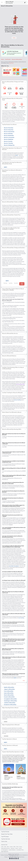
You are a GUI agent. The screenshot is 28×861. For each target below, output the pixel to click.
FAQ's (14, 846)
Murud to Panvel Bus (8, 127)
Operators (13, 848)
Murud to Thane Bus (8, 143)
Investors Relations (12, 849)
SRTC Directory (13, 761)
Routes (16, 848)
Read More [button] (11, 63)
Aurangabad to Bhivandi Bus (10, 698)
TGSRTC (19, 776)
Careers (20, 848)
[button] (2, 2)
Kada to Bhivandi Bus (8, 693)
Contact (11, 846)
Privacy (20, 846)
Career (15, 856)
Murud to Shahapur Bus (9, 145)
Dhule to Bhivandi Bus (9, 695)
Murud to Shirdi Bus (8, 133)
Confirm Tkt (16, 854)
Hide (24, 680)
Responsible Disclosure (5, 848)
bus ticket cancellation (14, 566)
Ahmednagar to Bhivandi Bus (10, 700)
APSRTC (6, 775)
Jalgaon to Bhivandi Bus (9, 689)
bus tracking (21, 617)
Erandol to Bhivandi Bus (9, 696)
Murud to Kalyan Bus (8, 129)
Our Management (4, 849)
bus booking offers (20, 384)
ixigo (13, 854)
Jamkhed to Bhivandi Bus (9, 702)
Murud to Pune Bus (8, 141)
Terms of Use (10, 856)
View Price (22, 284)
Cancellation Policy (20, 849)
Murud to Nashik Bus (8, 139)
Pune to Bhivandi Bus (8, 691)
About (8, 846)
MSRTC (16, 155)
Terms (17, 846)
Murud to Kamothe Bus (9, 131)
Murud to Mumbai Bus (9, 135)
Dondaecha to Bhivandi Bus (10, 704)
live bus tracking (17, 399)
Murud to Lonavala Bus (9, 137)
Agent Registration (4, 851)
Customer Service (20, 856)
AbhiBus (9, 854)
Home (2, 59)
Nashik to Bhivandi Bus (9, 687)
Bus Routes (7, 59)
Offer (5, 846)
